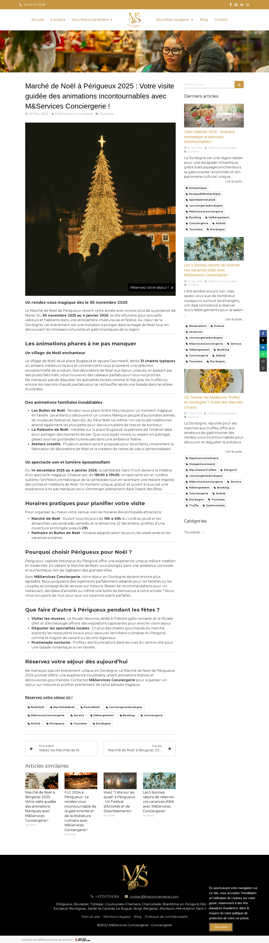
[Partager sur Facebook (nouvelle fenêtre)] (263, 333)
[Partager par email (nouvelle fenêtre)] (263, 361)
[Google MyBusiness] (236, 5)
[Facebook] (231, 5)
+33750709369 (107, 896)
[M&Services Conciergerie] (134, 19)
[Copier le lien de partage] (263, 368)
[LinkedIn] (242, 5)
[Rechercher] (239, 84)
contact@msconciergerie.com (154, 896)
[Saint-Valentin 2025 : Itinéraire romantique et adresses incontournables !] (214, 116)
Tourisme (192, 532)
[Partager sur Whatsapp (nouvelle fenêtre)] (263, 354)
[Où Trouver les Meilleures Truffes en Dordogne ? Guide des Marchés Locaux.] (214, 381)
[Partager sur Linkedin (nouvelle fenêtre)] (263, 347)
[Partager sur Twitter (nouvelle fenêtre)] (263, 340)
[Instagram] (247, 5)
